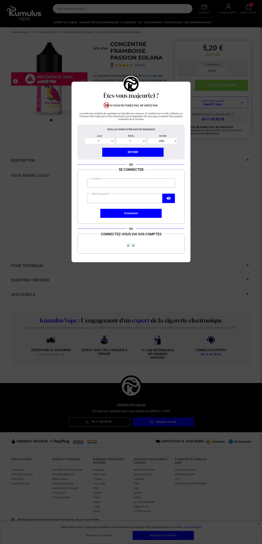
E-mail (96, 178)
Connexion (131, 213)
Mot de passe (100, 193)
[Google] (133, 245)
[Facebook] (128, 245)
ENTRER (133, 152)
